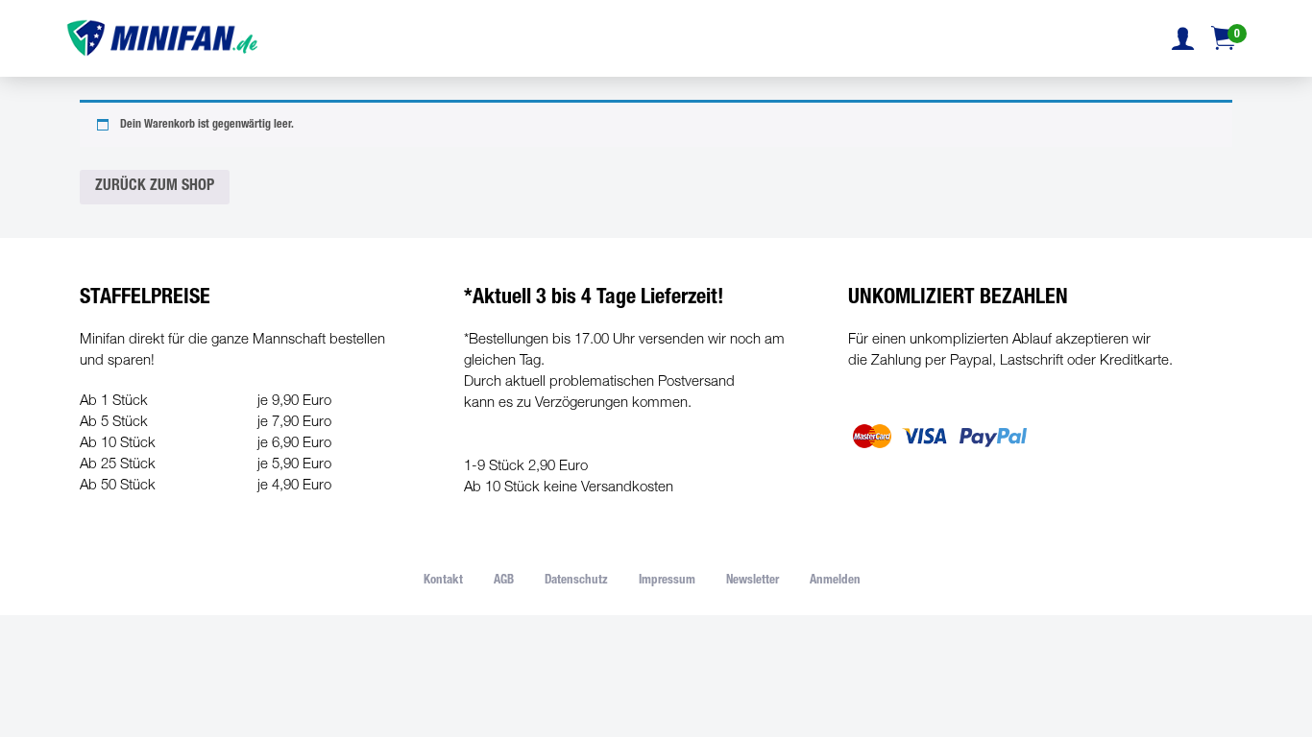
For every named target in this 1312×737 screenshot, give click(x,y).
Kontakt (443, 581)
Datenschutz (576, 581)
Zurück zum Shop (154, 187)
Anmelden (835, 581)
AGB (504, 581)
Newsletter (752, 581)
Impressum (667, 581)
